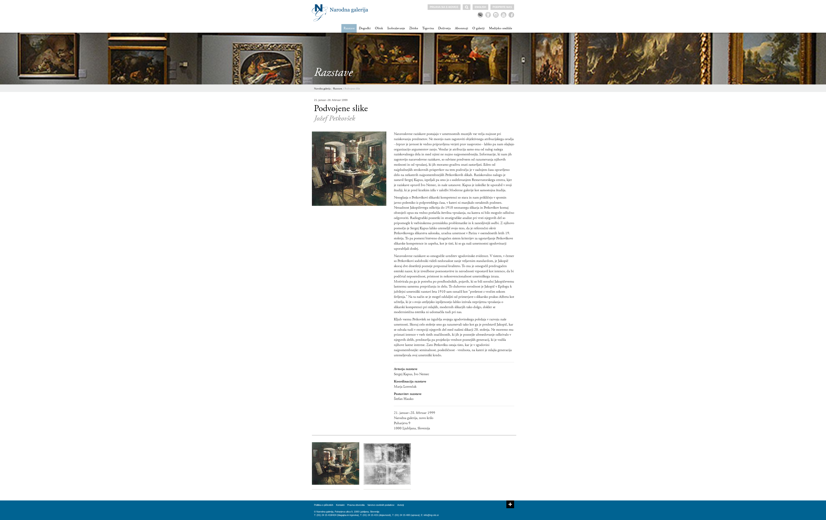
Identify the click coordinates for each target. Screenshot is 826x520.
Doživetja (444, 28)
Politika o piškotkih (323, 505)
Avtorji (400, 505)
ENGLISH (480, 7)
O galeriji (478, 28)
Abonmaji (461, 28)
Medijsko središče (500, 28)
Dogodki (365, 28)
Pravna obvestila (356, 505)
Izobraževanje (396, 28)
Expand (510, 504)
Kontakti (340, 505)
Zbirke (413, 28)
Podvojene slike (352, 88)
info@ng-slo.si (431, 515)
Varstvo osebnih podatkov (381, 505)
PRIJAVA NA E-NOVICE (444, 7)
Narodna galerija (322, 88)
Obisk (379, 28)
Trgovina (428, 28)
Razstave (349, 28)
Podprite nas (502, 7)
